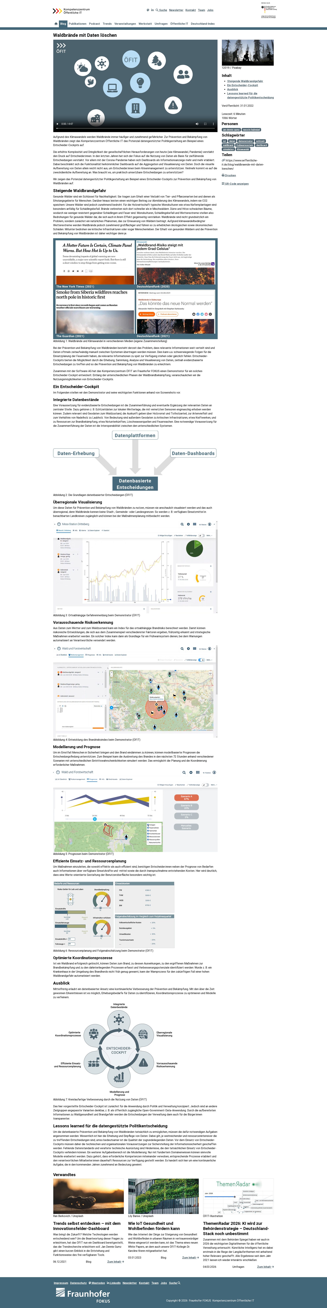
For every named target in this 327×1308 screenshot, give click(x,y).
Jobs (210, 10)
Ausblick (232, 89)
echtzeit (260, 141)
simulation (228, 149)
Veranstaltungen (125, 23)
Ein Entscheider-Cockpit (242, 85)
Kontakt (190, 10)
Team (201, 10)
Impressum (61, 1283)
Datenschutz (78, 1283)
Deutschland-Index (203, 23)
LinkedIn (115, 1283)
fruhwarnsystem (244, 145)
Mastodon (98, 1283)
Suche (162, 10)
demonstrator (245, 141)
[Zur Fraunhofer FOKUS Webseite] (83, 1295)
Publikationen (77, 23)
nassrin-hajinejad (251, 129)
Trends (107, 23)
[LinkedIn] (152, 10)
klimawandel (243, 149)
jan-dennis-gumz (231, 129)
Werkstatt (145, 23)
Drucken (230, 175)
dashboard (261, 145)
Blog (63, 23)
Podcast (94, 23)
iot (224, 141)
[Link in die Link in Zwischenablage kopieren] (223, 160)
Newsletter (176, 10)
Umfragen (161, 23)
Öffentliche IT (179, 23)
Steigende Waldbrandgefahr (245, 81)
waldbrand (228, 145)
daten (232, 141)
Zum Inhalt (114, 1261)
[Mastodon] (148, 10)
